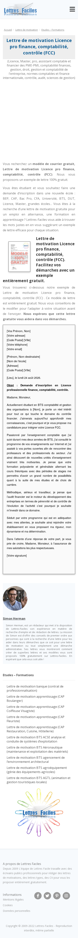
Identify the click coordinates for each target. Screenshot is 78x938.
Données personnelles (16, 911)
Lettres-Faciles (44, 926)
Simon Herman (14, 618)
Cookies (8, 905)
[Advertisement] (39, 120)
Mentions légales (13, 899)
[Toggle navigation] (72, 9)
